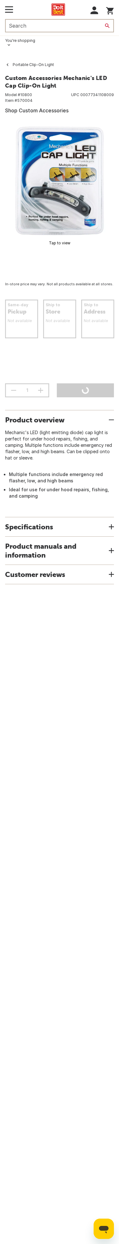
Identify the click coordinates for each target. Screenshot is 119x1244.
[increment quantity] (40, 390)
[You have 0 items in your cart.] (110, 10)
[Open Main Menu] (9, 9)
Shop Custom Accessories (37, 110)
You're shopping (20, 40)
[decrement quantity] (13, 390)
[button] (94, 10)
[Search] (107, 26)
